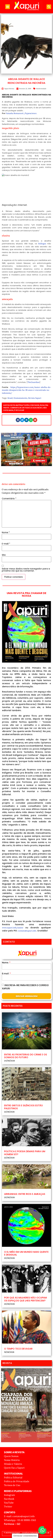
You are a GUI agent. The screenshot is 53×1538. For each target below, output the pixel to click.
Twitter (8, 1506)
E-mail (6, 544)
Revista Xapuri (34, 398)
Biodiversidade (41, 89)
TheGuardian (33, 382)
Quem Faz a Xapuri (14, 1467)
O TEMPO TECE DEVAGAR (18, 1348)
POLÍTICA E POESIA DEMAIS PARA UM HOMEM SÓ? (24, 1153)
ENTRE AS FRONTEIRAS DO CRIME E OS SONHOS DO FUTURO (25, 1056)
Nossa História (12, 1459)
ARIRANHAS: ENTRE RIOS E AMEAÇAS (24, 1194)
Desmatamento (20, 398)
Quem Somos (11, 1456)
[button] (7, 6)
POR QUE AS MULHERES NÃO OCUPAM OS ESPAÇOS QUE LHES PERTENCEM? (25, 1299)
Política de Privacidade (16, 1481)
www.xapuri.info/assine (12, 927)
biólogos (42, 243)
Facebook (9, 1498)
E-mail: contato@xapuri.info (19, 1516)
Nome (6, 532)
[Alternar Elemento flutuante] (42, 1530)
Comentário (9, 498)
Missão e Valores (13, 1463)
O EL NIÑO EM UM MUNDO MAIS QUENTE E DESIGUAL (26, 1253)
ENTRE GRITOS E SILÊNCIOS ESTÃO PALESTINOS (23, 1107)
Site (4, 555)
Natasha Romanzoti (15, 113)
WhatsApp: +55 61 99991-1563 (20, 1520)
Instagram (9, 1494)
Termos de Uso (12, 1485)
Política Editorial (13, 1477)
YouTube (9, 1502)
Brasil (10, 398)
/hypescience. (30, 113)
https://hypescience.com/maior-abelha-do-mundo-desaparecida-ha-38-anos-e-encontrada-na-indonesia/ (26, 390)
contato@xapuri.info (27, 930)
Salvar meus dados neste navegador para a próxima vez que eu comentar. (26, 570)
